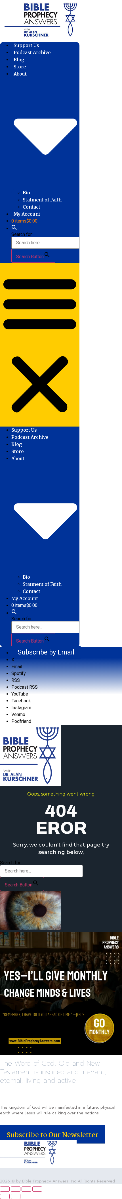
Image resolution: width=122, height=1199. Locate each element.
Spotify (18, 673)
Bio (26, 192)
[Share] (26, 1189)
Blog (19, 59)
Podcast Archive (32, 52)
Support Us (26, 45)
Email (16, 666)
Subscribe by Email (46, 652)
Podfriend (21, 721)
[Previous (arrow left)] (5, 1196)
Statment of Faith (42, 200)
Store (20, 67)
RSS (15, 680)
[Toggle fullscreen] (15, 1189)
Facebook (21, 701)
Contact (31, 207)
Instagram (21, 707)
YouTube (19, 694)
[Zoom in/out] (5, 1189)
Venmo (18, 714)
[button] (14, 228)
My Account (27, 214)
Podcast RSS (24, 687)
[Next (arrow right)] (15, 1196)
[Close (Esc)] (37, 1189)
